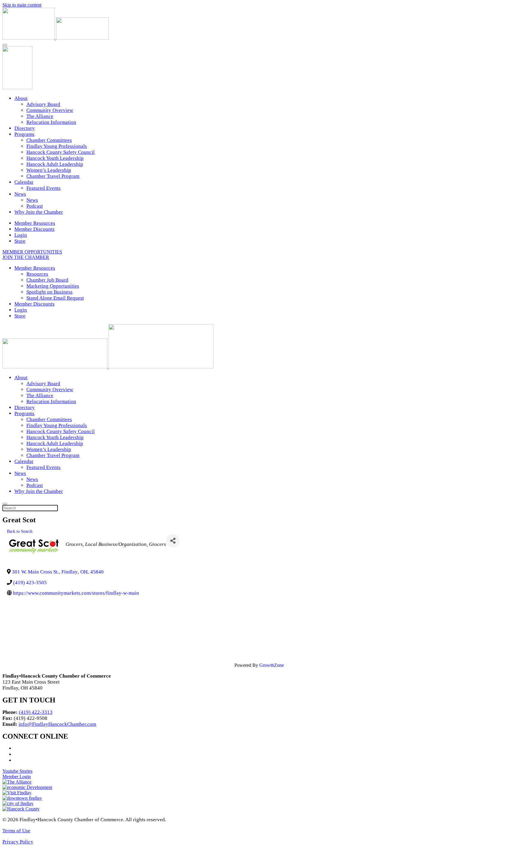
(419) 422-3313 (35, 712)
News (20, 194)
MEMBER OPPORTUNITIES (32, 251)
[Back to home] (55, 37)
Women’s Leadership (48, 170)
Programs (24, 134)
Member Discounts (34, 229)
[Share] (173, 540)
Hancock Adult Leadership (54, 164)
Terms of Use (16, 831)
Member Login (16, 776)
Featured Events (43, 188)
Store (19, 241)
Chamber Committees (49, 140)
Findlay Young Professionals (56, 146)
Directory (24, 128)
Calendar (24, 182)
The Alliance (39, 116)
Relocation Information (51, 122)
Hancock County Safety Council (60, 152)
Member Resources (34, 223)
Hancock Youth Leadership (55, 158)
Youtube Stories (17, 771)
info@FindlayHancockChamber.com (57, 724)
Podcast (34, 206)
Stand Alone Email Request (55, 298)
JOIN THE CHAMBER (25, 257)
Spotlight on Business (49, 292)
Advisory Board (43, 104)
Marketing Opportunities (52, 286)
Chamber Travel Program (52, 176)
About (21, 98)
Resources (37, 274)
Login (20, 235)
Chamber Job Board (47, 280)
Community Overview (49, 110)
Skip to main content (21, 4)
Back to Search (19, 531)
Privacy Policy (17, 842)
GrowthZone (271, 665)
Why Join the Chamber (38, 212)
